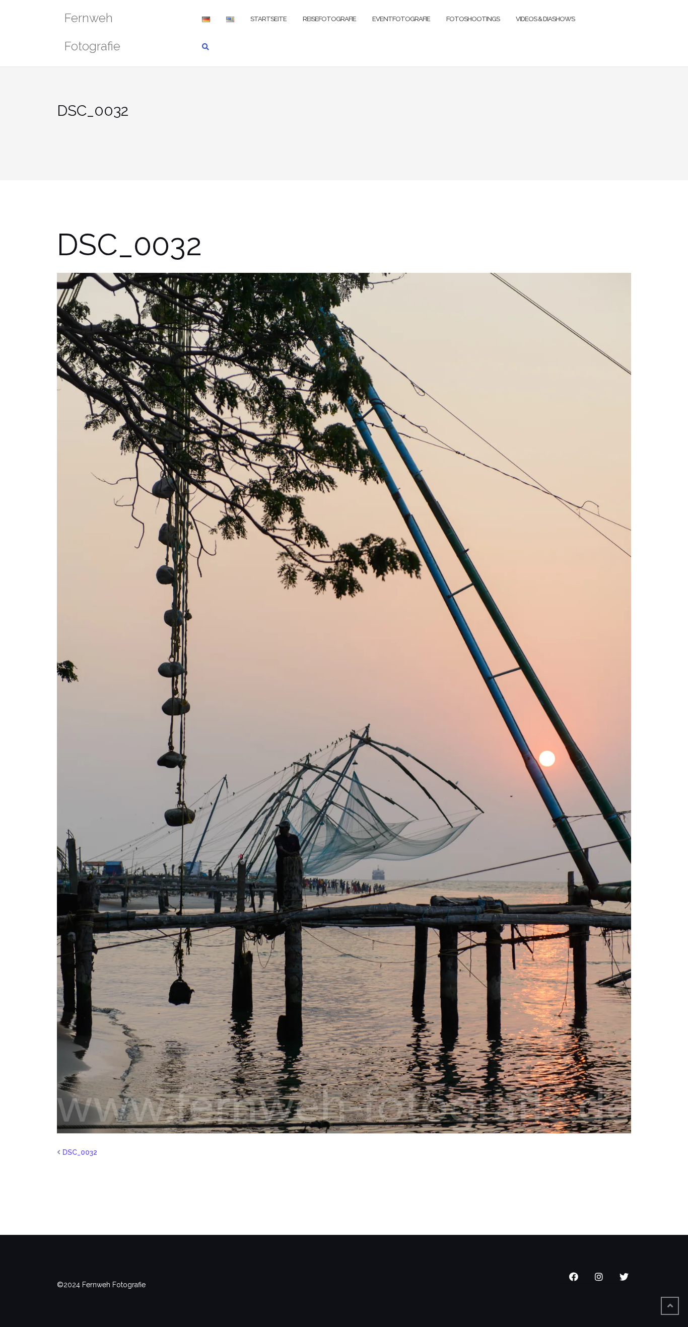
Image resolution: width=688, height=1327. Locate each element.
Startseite (268, 19)
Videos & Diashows (545, 19)
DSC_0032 (79, 1152)
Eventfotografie (401, 19)
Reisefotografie (329, 19)
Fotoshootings (473, 19)
